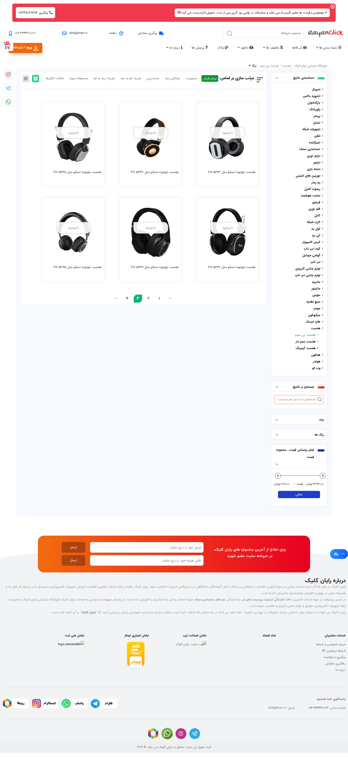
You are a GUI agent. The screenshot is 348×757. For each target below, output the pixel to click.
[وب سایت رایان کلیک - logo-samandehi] (71, 644)
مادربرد (316, 281)
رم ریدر (316, 182)
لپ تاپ (315, 262)
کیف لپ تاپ (312, 248)
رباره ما (339, 669)
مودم (317, 308)
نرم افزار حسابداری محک (209, 599)
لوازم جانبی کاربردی (307, 268)
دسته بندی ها (329, 47)
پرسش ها (198, 47)
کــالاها (297, 47)
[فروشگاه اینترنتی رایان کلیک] (325, 33)
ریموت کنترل (312, 189)
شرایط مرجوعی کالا (334, 650)
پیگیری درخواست (334, 657)
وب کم (316, 368)
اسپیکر (316, 89)
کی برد (316, 235)
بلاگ (221, 47)
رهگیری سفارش (335, 663)
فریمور (316, 202)
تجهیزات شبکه (311, 129)
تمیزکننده (314, 142)
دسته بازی (313, 169)
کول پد (315, 228)
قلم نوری (314, 208)
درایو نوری (313, 155)
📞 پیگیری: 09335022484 (35, 12)
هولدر (316, 361)
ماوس (316, 295)
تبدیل (316, 122)
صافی (299, 494)
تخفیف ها (273, 47)
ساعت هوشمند (310, 195)
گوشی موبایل (311, 255)
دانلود (245, 47)
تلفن (317, 135)
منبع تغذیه (313, 301)
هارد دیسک (312, 321)
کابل (317, 215)
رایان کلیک (165, 747)
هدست (286, 66)
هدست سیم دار (306, 341)
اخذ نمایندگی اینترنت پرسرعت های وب (265, 599)
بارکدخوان (314, 102)
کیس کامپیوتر (311, 242)
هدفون (315, 354)
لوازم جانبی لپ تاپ (307, 275)
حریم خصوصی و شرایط (331, 644)
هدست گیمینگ (305, 348)
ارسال (73, 547)
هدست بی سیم (269, 66)
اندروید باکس (311, 96)
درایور (316, 162)
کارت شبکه (313, 222)
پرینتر (317, 116)
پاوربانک (314, 109)
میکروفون (314, 315)
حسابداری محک (309, 149)
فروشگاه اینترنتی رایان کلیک (310, 66)
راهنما (113, 33)
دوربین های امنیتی (308, 175)
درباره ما (175, 47)
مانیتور (316, 288)
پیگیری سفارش (147, 33)
